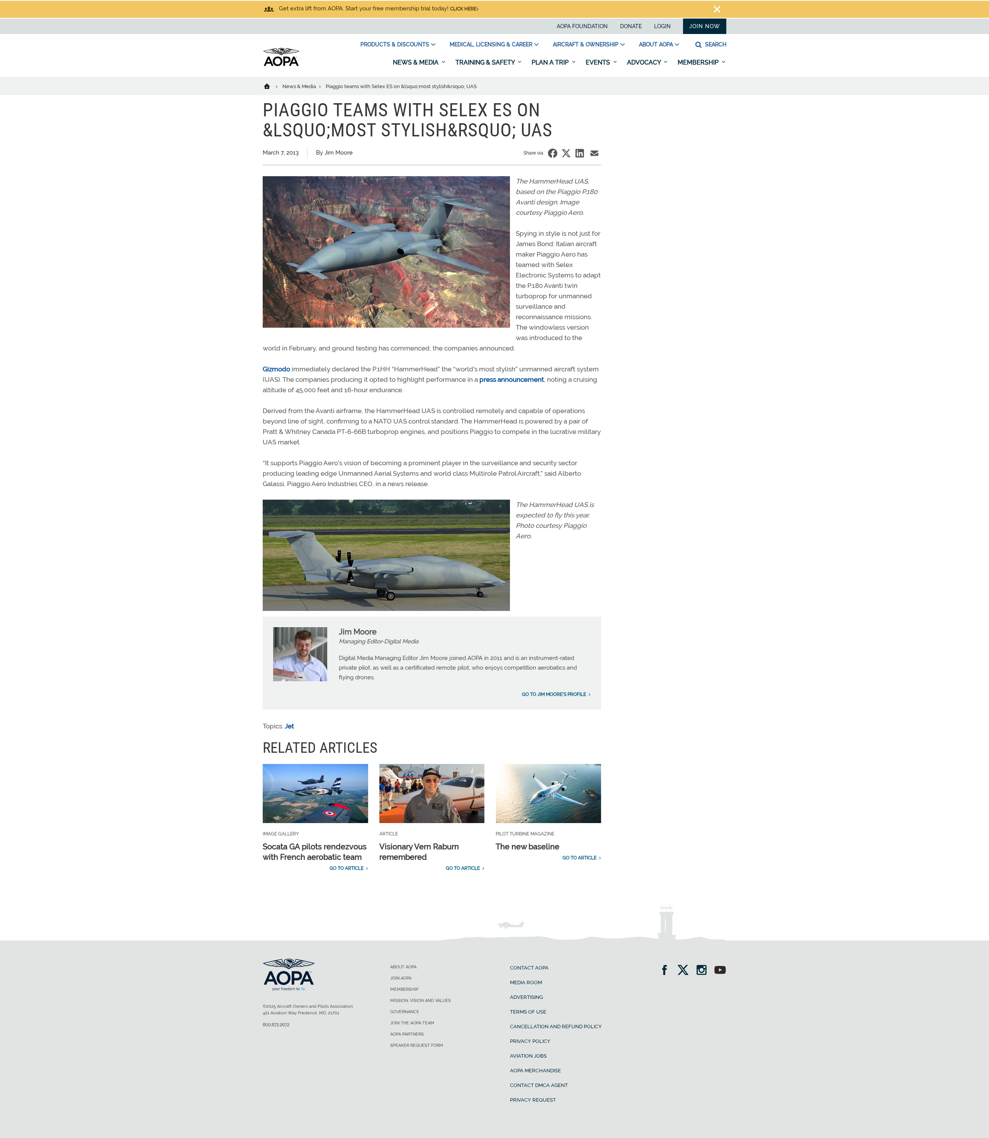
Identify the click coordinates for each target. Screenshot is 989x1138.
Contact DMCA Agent (539, 1085)
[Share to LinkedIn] (580, 153)
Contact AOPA (529, 968)
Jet (289, 726)
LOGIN (662, 26)
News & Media (416, 62)
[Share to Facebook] (552, 153)
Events (599, 62)
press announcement (511, 379)
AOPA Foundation (582, 26)
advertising (526, 997)
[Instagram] (704, 970)
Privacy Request (533, 1100)
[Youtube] (720, 970)
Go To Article (347, 868)
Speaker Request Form (416, 1045)
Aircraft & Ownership (586, 44)
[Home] (272, 86)
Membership (699, 62)
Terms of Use (528, 1012)
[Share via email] (594, 153)
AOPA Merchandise (535, 1070)
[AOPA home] (281, 64)
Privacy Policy (530, 1041)
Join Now (704, 26)
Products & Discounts (394, 44)
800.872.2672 (276, 1024)
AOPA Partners (407, 1034)
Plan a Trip (551, 62)
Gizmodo (276, 369)
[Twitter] (685, 970)
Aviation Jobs (528, 1056)
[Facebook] (667, 970)
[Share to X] (566, 153)
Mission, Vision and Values (420, 1000)
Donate (631, 26)
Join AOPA (400, 978)
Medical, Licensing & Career (491, 44)
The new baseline (527, 846)
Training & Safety (485, 62)
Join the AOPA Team (412, 1023)
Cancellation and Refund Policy (556, 1026)
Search (715, 44)
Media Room (526, 982)
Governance (404, 1011)
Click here (463, 9)
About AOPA (656, 44)
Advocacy (644, 62)
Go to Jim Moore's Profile (554, 694)
